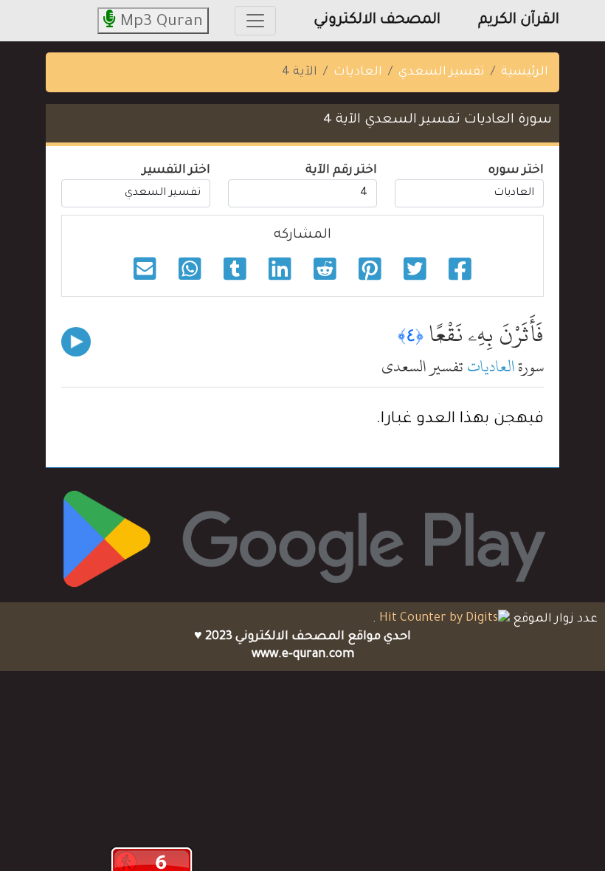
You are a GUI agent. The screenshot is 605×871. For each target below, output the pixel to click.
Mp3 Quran (159, 23)
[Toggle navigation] (255, 20)
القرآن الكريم (518, 21)
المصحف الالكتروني (377, 21)
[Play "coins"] (76, 342)
